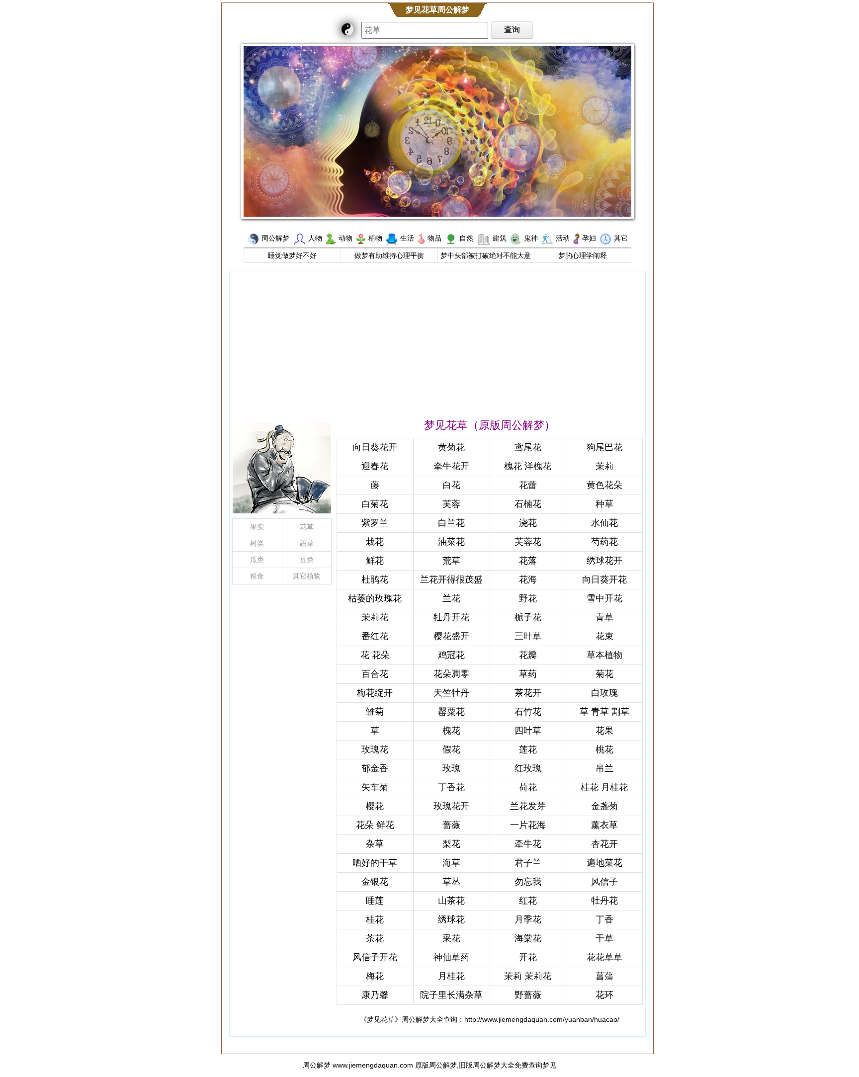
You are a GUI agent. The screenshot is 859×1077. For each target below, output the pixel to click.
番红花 (374, 636)
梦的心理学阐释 (582, 255)
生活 (407, 238)
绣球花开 (604, 561)
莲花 (528, 749)
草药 (528, 674)
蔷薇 (451, 825)
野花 (528, 598)
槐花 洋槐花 (527, 466)
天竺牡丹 (451, 693)
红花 (528, 901)
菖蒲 (604, 976)
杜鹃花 (374, 579)
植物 (375, 238)
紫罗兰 (374, 523)
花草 (307, 527)
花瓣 (528, 655)
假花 (451, 749)
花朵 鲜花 (375, 825)
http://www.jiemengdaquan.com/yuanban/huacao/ (541, 1019)
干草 (604, 938)
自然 (466, 238)
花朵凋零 (451, 674)
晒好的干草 (374, 863)
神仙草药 (451, 957)
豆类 (307, 560)
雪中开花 (604, 598)
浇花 (528, 523)
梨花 (451, 844)
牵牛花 (528, 844)
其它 (621, 238)
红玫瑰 (528, 768)
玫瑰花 (374, 749)
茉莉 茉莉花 (527, 976)
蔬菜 (307, 543)
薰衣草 (604, 825)
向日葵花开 (374, 447)
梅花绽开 (375, 693)
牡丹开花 (451, 617)
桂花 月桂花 (604, 787)
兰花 (451, 598)
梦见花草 (381, 1019)
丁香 (604, 919)
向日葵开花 (604, 579)
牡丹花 (604, 901)
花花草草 (604, 957)
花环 (604, 995)
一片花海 (528, 825)
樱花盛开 (451, 636)
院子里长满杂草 (451, 995)
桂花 (375, 919)
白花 (451, 485)
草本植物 (604, 655)
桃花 (604, 749)
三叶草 (528, 636)
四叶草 (528, 731)
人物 (315, 238)
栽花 (375, 542)
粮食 (257, 576)
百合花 (374, 674)
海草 (451, 863)
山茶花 (451, 901)
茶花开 (528, 693)
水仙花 (604, 523)
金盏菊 (604, 806)
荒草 (451, 561)
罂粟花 (451, 712)
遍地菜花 (604, 863)
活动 (563, 238)
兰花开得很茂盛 (451, 579)
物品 (434, 238)
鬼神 (531, 238)
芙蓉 (451, 504)
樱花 (375, 806)
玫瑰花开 (451, 806)
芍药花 (604, 542)
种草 (604, 504)
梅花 (375, 976)
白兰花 (451, 523)
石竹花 (528, 712)
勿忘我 (528, 882)
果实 (257, 527)
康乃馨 (374, 995)
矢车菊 (374, 787)
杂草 (375, 844)
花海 (528, 579)
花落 (528, 561)
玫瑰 (451, 768)
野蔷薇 (528, 995)
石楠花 (528, 504)
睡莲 (375, 901)
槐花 (451, 731)
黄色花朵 (604, 485)
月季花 (528, 919)
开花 (528, 957)
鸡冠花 (451, 655)
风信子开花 (374, 957)
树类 (257, 543)
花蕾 (528, 485)
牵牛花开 (451, 466)
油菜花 (451, 542)
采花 (451, 938)
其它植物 (307, 576)
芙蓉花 (528, 542)
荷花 (528, 787)
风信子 (604, 882)
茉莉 (604, 466)
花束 (604, 636)
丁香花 (451, 787)
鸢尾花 (528, 447)
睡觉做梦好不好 (292, 255)
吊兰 (604, 768)
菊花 (604, 674)
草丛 (451, 882)
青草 (604, 617)
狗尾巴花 (604, 447)
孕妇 (589, 238)
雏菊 (375, 712)
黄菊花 (451, 447)
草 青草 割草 (604, 712)
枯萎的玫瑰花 (375, 598)
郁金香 (374, 768)
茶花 (375, 938)
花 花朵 (375, 655)
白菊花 (374, 504)
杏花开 (604, 844)
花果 (604, 731)
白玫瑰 (604, 693)
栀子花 (528, 617)
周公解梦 (275, 238)
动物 (345, 238)
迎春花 (374, 466)
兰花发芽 (528, 806)
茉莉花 (374, 617)
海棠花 (528, 938)
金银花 (374, 882)
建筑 (500, 238)
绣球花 (451, 919)
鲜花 (375, 561)
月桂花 (451, 976)
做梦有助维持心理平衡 (389, 255)
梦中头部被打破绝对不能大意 (485, 255)
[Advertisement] (437, 343)
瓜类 (257, 560)
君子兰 (528, 863)
